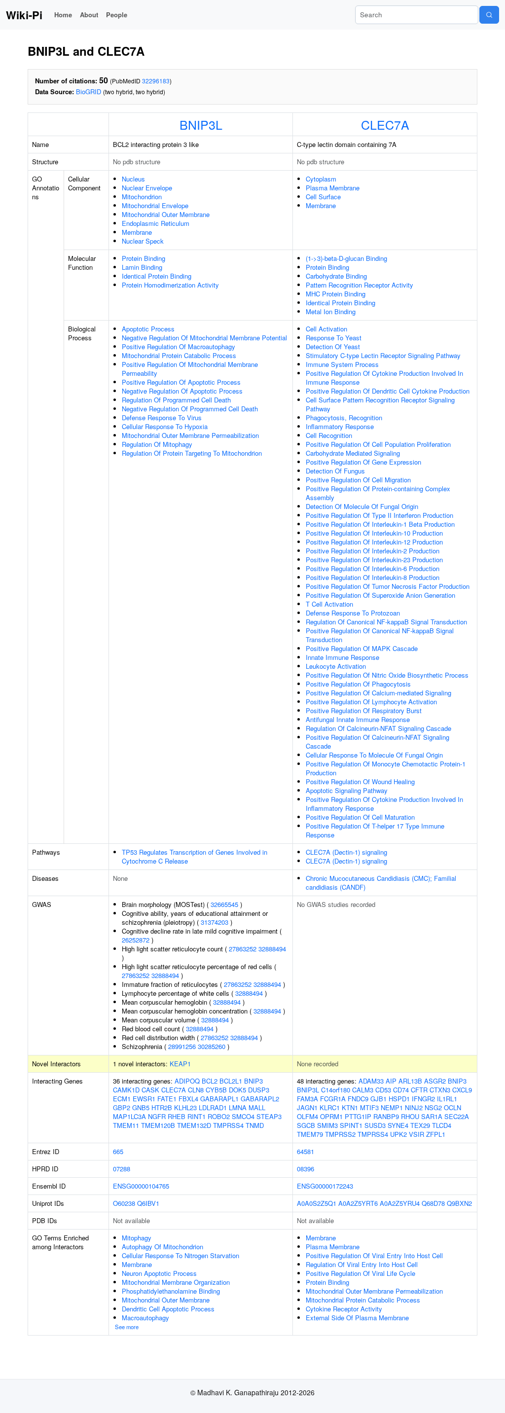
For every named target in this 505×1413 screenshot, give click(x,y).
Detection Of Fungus (335, 470)
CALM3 (362, 1089)
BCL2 (209, 1081)
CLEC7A (385, 124)
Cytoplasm (321, 178)
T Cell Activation (329, 604)
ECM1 (122, 1098)
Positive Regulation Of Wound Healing (360, 781)
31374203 (214, 922)
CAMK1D (126, 1089)
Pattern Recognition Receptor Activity (359, 285)
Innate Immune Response (342, 657)
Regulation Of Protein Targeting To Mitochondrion (192, 453)
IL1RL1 (447, 1098)
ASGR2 (435, 1081)
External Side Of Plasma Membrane (357, 1317)
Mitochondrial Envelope (155, 205)
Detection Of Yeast (333, 346)
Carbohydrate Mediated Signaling (353, 453)
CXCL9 (462, 1089)
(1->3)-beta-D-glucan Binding (346, 258)
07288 (121, 1168)
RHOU (410, 1116)
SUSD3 (375, 1125)
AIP (391, 1081)
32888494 (272, 948)
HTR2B (161, 1107)
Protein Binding (143, 258)
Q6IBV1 (148, 1203)
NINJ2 (414, 1107)
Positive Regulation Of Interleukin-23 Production (374, 559)
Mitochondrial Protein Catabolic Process (179, 355)
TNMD (255, 1125)
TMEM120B (158, 1125)
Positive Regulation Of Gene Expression (363, 462)
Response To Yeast (333, 337)
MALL (257, 1107)
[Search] (489, 15)
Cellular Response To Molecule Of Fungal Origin (374, 755)
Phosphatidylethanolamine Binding (171, 1291)
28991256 (182, 1046)
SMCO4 (243, 1116)
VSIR (416, 1134)
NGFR (157, 1116)
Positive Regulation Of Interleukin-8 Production (372, 577)
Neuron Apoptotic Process (159, 1273)
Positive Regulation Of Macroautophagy (178, 346)
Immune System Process (342, 364)
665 (118, 1151)
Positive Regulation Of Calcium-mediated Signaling (378, 692)
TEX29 (420, 1125)
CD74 (401, 1089)
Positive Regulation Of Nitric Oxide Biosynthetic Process (387, 675)
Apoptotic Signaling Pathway (347, 790)
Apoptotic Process (148, 328)
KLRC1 (330, 1107)
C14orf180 (335, 1089)
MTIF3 (369, 1107)
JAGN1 (307, 1107)
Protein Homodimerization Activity (170, 285)
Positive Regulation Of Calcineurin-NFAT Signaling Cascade (377, 741)
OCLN (452, 1107)
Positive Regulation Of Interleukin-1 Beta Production (380, 524)
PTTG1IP (358, 1116)
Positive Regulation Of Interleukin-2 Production (372, 550)
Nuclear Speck (143, 241)
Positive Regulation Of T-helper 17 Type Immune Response (375, 830)
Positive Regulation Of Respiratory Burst (364, 710)
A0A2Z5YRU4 (400, 1203)
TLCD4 (441, 1125)
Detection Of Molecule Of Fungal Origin (362, 506)
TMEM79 (310, 1134)
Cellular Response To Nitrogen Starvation (180, 1255)
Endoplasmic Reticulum (155, 223)
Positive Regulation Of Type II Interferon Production (379, 515)
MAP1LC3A (129, 1116)
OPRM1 (331, 1116)
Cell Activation (326, 328)
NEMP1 (392, 1107)
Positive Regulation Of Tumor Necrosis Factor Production (387, 586)
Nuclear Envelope (147, 187)
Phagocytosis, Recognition (344, 417)
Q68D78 (433, 1203)
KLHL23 (185, 1107)
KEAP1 (180, 1063)
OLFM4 (307, 1116)
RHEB (176, 1116)
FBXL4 (188, 1098)
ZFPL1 (435, 1134)
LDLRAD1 (213, 1107)
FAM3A (307, 1098)
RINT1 (196, 1116)
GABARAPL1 (219, 1098)
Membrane (137, 232)
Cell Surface (323, 196)
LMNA (238, 1107)
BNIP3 (253, 1081)
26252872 (135, 939)
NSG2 (433, 1107)
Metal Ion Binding (331, 311)
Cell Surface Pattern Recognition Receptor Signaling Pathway (380, 404)
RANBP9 (386, 1116)
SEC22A (456, 1116)
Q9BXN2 (459, 1203)
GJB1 (378, 1098)
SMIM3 (327, 1125)
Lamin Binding (142, 267)
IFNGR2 (423, 1098)
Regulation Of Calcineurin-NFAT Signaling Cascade (378, 728)
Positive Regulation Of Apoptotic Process (181, 382)
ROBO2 (219, 1116)
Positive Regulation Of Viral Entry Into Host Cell (374, 1255)
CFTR (419, 1089)
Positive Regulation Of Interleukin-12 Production (374, 541)
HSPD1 (399, 1098)
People (116, 14)
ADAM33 (371, 1081)
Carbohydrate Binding (336, 276)
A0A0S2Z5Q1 (316, 1203)
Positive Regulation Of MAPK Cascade (362, 648)
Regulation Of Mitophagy (157, 444)
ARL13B (410, 1081)
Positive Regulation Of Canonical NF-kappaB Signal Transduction (380, 635)
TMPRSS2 (340, 1134)
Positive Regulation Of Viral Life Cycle (360, 1273)
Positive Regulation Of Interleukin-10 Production (374, 533)
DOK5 (237, 1089)
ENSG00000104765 (141, 1186)
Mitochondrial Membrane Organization (176, 1282)
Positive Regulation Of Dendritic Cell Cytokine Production (387, 391)
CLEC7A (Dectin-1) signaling (346, 852)
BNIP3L (201, 124)
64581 (305, 1151)
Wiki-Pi (24, 15)
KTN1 (350, 1107)
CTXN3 (440, 1089)
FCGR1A (333, 1098)
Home (63, 14)
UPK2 (398, 1134)
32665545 (224, 904)
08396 (305, 1168)
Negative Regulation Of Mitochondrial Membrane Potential (204, 337)
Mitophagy (136, 1237)
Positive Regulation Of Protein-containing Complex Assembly (378, 493)
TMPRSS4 (228, 1125)
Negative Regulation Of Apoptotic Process (182, 391)
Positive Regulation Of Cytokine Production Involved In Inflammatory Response (384, 804)
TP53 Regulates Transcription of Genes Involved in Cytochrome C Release (194, 856)
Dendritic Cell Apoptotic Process (168, 1308)
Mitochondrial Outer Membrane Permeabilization (190, 435)
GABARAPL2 (260, 1098)
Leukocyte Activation (336, 666)
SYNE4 (398, 1125)
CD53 (383, 1089)
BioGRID (88, 91)
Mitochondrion (142, 196)
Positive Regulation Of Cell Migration (358, 479)
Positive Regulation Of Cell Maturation (360, 817)
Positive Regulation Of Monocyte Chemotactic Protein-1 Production (386, 768)
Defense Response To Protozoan (353, 612)
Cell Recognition (329, 435)
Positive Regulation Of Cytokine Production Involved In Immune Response (384, 377)
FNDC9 (358, 1098)
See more (127, 1327)
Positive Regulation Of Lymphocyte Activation (371, 701)
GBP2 (121, 1107)
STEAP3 (269, 1116)
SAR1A (431, 1116)
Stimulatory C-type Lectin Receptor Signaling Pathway (383, 355)
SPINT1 (351, 1125)
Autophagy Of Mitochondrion (162, 1246)
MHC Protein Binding (335, 293)
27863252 (242, 948)
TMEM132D (194, 1125)
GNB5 (140, 1107)
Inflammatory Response (340, 426)
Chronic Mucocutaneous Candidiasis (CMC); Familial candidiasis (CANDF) (381, 882)
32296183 (156, 80)
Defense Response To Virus (162, 417)
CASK (150, 1089)
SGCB (306, 1125)
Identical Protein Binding (156, 276)
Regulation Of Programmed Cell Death (176, 399)
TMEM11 (126, 1125)
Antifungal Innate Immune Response (358, 719)
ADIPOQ (187, 1081)
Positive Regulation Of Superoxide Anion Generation (380, 595)
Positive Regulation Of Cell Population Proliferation (378, 444)
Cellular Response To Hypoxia (165, 426)
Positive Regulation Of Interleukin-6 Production (372, 568)
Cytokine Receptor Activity (344, 1308)
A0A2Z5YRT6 (358, 1203)
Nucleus (133, 178)
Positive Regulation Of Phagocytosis (358, 683)
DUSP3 (258, 1089)
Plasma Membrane (333, 187)
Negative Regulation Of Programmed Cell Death (190, 408)
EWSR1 (144, 1098)
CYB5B (216, 1089)
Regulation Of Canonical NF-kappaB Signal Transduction (386, 621)
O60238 (124, 1203)
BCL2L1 (230, 1081)
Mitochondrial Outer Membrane (166, 214)
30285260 (211, 1046)
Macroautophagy (145, 1317)
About (89, 14)
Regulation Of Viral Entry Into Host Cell (362, 1264)
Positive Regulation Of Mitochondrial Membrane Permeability (190, 369)
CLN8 (196, 1089)
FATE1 (167, 1098)
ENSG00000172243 (325, 1186)
